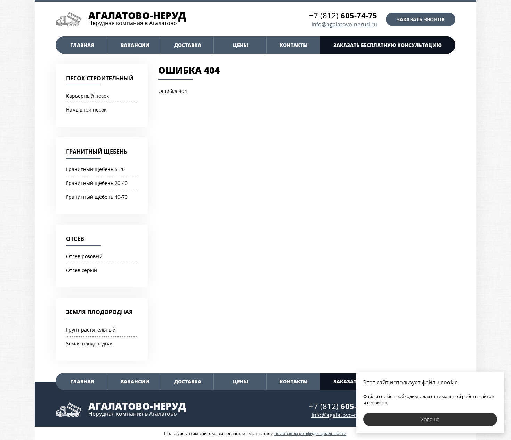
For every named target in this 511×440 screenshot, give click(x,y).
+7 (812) (343, 15)
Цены (240, 45)
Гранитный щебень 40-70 (97, 197)
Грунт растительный (91, 329)
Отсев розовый (84, 256)
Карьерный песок (87, 95)
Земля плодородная (99, 312)
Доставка (187, 45)
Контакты (293, 45)
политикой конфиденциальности (310, 433)
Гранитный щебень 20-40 (97, 183)
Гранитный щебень (96, 151)
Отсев (75, 239)
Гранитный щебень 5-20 (95, 169)
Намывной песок (86, 109)
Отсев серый (81, 270)
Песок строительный (99, 78)
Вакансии (135, 45)
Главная (82, 45)
